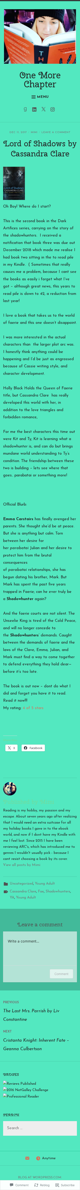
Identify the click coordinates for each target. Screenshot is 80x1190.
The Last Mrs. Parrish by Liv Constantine (31, 1011)
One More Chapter (40, 79)
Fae (41, 891)
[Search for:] (40, 1128)
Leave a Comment (56, 132)
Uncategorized (21, 883)
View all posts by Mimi (21, 865)
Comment (61, 974)
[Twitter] (44, 110)
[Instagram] (54, 110)
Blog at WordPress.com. (40, 1177)
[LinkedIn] (35, 110)
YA (12, 897)
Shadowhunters (58, 891)
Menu (43, 97)
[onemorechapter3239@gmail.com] (27, 1159)
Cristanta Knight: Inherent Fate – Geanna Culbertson (36, 1040)
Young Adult (45, 883)
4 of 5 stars (33, 708)
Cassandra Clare (23, 891)
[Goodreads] (26, 110)
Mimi (34, 132)
